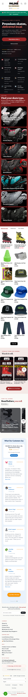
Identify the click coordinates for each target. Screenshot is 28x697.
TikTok (21, 685)
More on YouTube (15, 388)
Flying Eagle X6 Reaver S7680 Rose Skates (6, 245)
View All (14, 343)
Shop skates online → (14, 39)
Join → (23, 612)
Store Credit (5, 648)
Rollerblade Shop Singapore (9, 631)
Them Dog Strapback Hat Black (7, 318)
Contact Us (5, 625)
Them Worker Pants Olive (6, 336)
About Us (4, 623)
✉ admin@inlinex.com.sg (14, 669)
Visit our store (14, 43)
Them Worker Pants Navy (19, 336)
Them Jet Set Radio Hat (20, 317)
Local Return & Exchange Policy (10, 639)
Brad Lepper (12, 529)
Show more (7, 479)
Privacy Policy (6, 627)
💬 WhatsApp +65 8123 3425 (14, 666)
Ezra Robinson (11, 488)
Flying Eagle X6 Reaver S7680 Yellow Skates (20, 245)
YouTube (14, 688)
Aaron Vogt (12, 509)
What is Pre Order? (7, 652)
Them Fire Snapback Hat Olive (7, 300)
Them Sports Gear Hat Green (20, 282)
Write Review (14, 455)
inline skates (19, 100)
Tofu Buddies (11, 570)
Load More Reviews (14, 594)
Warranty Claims (6, 650)
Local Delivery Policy (7, 637)
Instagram (14, 685)
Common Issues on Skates (9, 646)
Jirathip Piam (11, 550)
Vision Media (10, 463)
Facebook (7, 685)
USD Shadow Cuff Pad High (20, 263)
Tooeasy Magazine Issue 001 (7, 282)
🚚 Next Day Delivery (7, 641)
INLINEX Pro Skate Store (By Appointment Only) (14, 446)
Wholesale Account (7, 629)
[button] (3, 4)
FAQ (3, 654)
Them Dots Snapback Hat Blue (21, 300)
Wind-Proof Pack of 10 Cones (6, 263)
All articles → (4, 404)
